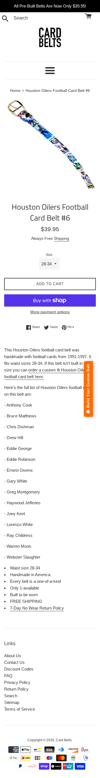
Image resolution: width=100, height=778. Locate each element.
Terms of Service (19, 709)
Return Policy (16, 689)
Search (10, 695)
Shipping (61, 238)
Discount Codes (18, 669)
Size (49, 255)
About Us (12, 655)
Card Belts (64, 740)
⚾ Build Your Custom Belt (88, 389)
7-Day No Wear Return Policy (37, 608)
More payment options (50, 312)
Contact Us (14, 662)
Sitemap (11, 702)
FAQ (8, 675)
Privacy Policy (17, 682)
